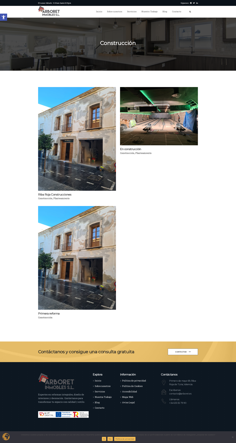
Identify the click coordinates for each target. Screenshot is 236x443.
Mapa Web (127, 397)
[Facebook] (191, 3)
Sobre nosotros (102, 386)
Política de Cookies (132, 386)
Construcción (45, 198)
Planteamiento (61, 198)
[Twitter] (194, 3)
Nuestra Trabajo (103, 397)
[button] (3, 17)
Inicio (98, 380)
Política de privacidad (134, 380)
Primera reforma (49, 313)
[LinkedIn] (197, 3)
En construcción (130, 149)
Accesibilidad (129, 391)
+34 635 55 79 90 (177, 403)
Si (104, 439)
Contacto (99, 407)
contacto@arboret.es (180, 393)
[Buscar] (190, 12)
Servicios (100, 391)
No (110, 439)
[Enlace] (49, 11)
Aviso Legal (128, 402)
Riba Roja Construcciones (54, 194)
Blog (97, 402)
